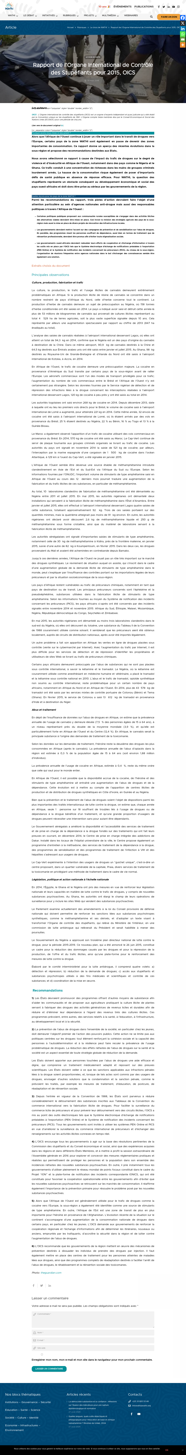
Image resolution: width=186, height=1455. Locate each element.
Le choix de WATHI (98, 27)
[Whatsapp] (182, 34)
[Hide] (185, 50)
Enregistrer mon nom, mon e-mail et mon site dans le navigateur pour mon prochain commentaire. (92, 1360)
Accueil (70, 27)
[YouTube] (173, 6)
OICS (34, 115)
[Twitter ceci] (42, 1286)
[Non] (182, 1450)
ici (62, 126)
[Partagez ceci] (35, 1286)
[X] (182, 23)
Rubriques (81, 27)
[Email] (182, 39)
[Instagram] (178, 6)
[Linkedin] (182, 28)
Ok (166, 1450)
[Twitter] (163, 6)
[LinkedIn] (168, 6)
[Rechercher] (151, 17)
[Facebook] (158, 6)
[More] (182, 45)
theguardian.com (51, 1273)
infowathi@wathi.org (141, 1406)
